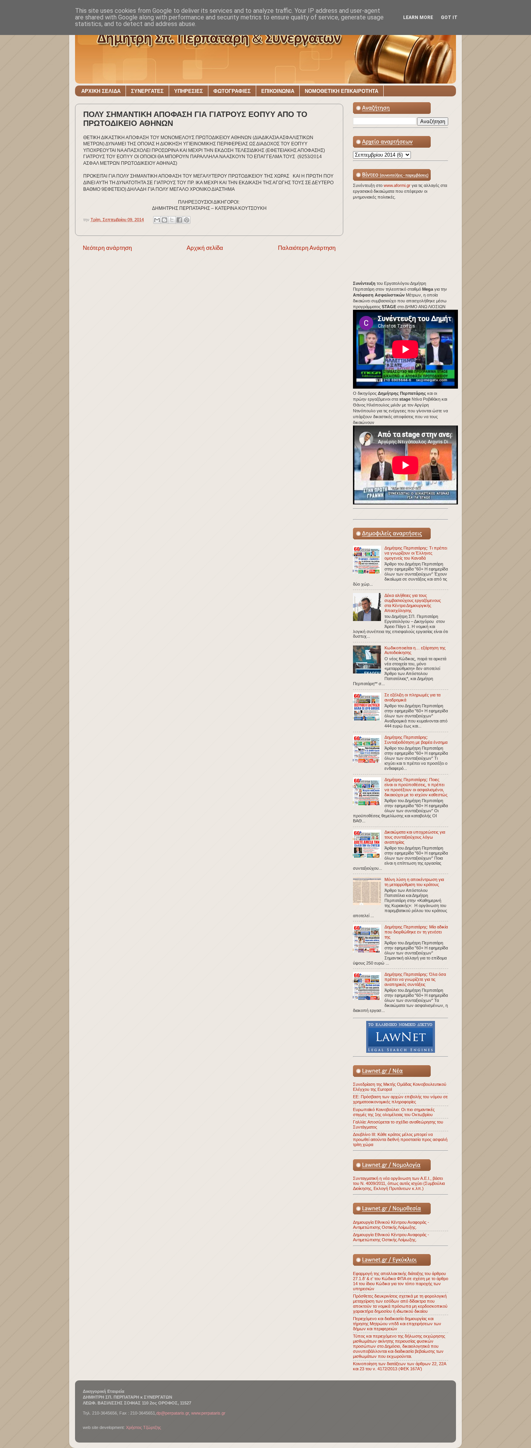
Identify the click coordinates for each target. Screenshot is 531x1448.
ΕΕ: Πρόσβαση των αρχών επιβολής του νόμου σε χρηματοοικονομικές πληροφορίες (400, 1099)
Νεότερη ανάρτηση (107, 247)
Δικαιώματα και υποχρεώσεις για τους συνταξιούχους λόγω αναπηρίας (414, 837)
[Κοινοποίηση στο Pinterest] (186, 220)
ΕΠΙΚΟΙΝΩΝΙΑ (277, 91)
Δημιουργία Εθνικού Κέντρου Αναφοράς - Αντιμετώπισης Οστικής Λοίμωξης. (391, 1225)
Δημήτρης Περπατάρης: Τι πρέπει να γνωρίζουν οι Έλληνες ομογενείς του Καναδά (415, 553)
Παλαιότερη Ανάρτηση (306, 247)
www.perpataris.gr (208, 1413)
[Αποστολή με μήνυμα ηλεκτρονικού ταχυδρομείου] (157, 220)
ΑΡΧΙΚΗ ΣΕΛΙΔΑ (101, 91)
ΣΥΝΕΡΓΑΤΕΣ (147, 91)
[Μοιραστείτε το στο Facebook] (179, 220)
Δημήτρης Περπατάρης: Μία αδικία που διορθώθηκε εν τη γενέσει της (416, 932)
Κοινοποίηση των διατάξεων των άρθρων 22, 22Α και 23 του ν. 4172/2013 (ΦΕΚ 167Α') (399, 1366)
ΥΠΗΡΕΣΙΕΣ (188, 91)
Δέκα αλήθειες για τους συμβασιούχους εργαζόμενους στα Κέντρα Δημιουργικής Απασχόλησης (412, 603)
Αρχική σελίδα (205, 247)
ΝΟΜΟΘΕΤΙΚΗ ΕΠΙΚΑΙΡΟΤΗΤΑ (341, 91)
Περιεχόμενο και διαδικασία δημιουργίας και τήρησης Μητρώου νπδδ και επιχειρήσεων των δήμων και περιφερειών (397, 1323)
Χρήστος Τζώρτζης (143, 1427)
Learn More (418, 17)
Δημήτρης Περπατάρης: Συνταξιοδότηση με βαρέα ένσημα (415, 740)
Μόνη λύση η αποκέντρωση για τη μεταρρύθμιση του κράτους (414, 882)
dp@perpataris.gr (172, 1413)
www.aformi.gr (398, 185)
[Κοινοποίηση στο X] (172, 220)
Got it (449, 17)
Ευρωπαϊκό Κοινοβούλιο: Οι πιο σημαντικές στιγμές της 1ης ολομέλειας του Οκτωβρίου (394, 1112)
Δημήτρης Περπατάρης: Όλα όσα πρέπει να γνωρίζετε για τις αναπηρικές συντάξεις (415, 979)
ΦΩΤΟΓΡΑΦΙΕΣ (232, 91)
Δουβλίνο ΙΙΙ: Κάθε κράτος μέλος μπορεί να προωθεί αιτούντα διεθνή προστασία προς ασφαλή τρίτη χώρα (400, 1139)
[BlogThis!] (164, 220)
